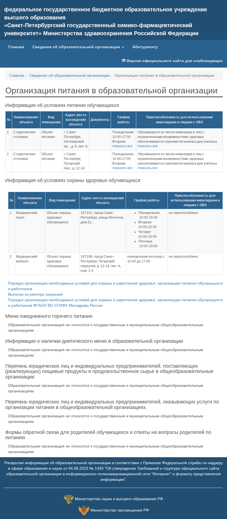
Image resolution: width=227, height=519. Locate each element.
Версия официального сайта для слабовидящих (174, 60)
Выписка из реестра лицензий (35, 294)
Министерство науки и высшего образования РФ (119, 499)
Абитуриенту (145, 47)
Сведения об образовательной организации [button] (76, 47)
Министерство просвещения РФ (120, 510)
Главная (16, 47)
